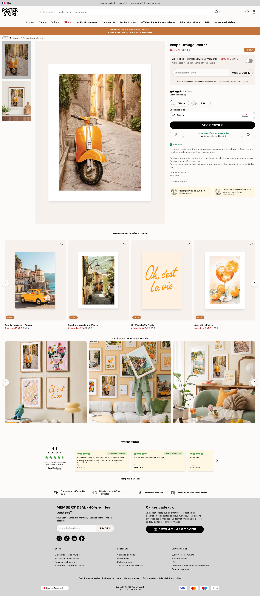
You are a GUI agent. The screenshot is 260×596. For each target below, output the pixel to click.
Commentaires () (178, 95)
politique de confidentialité (197, 81)
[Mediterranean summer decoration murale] (214, 382)
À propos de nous (126, 554)
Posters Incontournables (67, 558)
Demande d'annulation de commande (190, 565)
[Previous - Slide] (5, 283)
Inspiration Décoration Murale (69, 565)
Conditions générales (89, 578)
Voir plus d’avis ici (130, 478)
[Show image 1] (16, 60)
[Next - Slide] (254, 283)
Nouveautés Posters (65, 562)
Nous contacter (179, 558)
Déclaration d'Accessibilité (130, 565)
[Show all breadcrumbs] (5, 37)
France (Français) (54, 588)
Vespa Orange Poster (33, 38)
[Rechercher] (217, 12)
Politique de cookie (111, 578)
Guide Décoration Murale (67, 554)
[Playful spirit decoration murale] (46, 382)
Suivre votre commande (184, 554)
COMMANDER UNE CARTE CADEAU (177, 529)
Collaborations (124, 562)
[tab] (246, 12)
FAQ (173, 562)
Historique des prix (178, 181)
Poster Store (137, 587)
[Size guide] (177, 134)
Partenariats (123, 558)
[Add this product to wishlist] (248, 134)
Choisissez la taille (179, 109)
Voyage (16, 38)
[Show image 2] (16, 101)
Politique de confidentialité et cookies (162, 578)
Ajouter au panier (212, 125)
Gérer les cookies (180, 569)
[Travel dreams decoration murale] (130, 382)
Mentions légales (132, 578)
